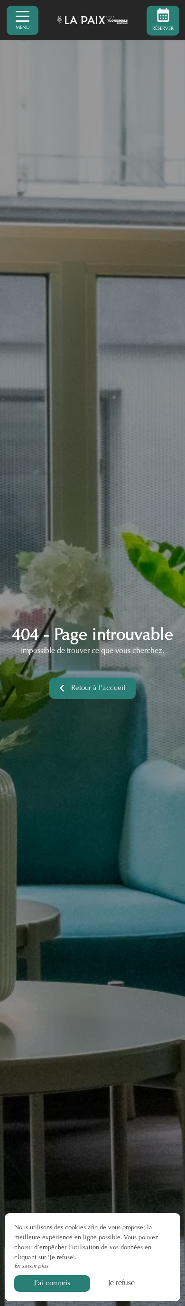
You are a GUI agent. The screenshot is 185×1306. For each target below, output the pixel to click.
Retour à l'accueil (98, 688)
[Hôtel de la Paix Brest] (92, 20)
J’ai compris (52, 1283)
